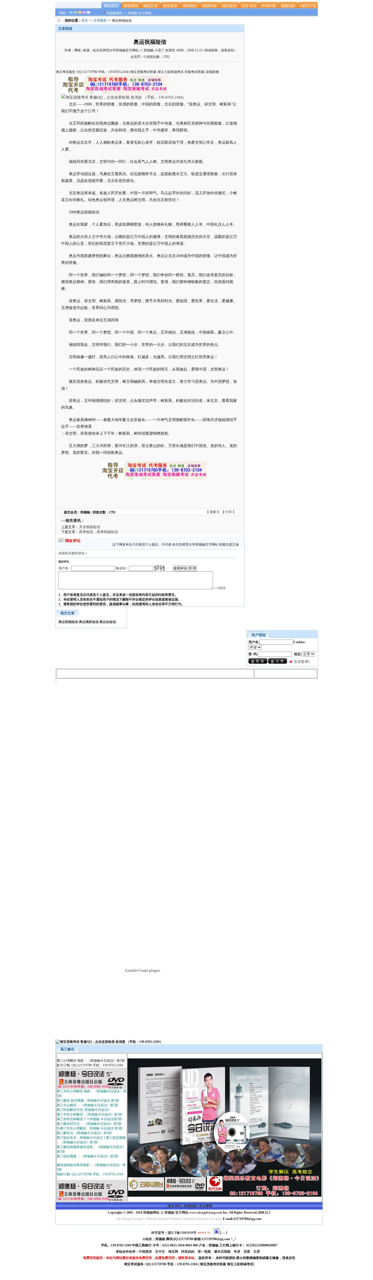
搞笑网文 (190, 6)
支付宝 (160, 1251)
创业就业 (170, 6)
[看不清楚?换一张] (159, 568)
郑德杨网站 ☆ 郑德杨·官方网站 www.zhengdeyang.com (182, 1212)
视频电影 (288, 6)
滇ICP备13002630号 (182, 1233)
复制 (213, 512)
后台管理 (205, 1206)
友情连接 (190, 1206)
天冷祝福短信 (89, 527)
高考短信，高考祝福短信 (98, 532)
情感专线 (209, 6)
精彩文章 (150, 6)
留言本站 (174, 1206)
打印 (228, 512)
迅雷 (247, 1251)
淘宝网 (173, 1251)
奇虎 (237, 1251)
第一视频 (205, 1251)
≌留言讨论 (307, 6)
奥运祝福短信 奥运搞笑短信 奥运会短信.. (87, 622)
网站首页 (111, 6)
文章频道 (99, 20)
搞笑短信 (229, 6)
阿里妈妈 (188, 1251)
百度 (257, 1251)
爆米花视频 (222, 1251)
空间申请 (268, 6)
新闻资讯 (131, 6)
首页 (84, 20)
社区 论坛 (248, 6)
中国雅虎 (146, 1251)
